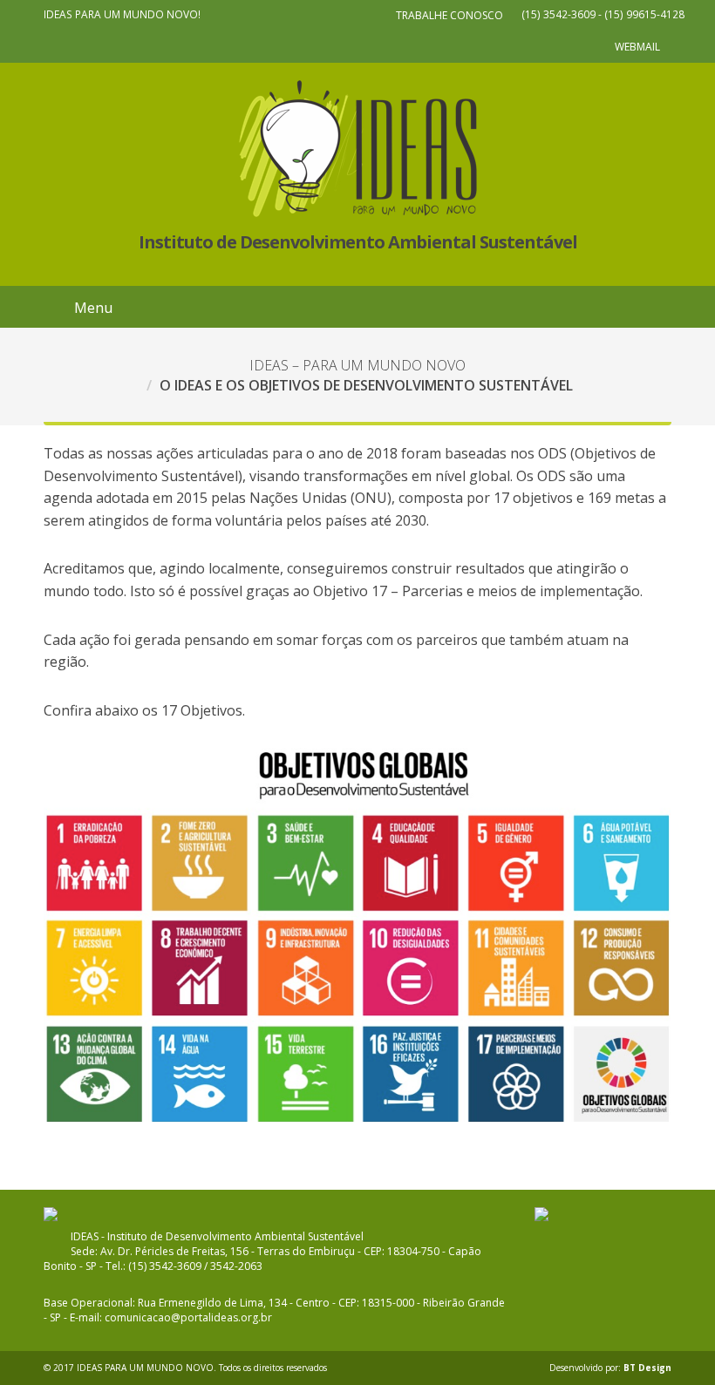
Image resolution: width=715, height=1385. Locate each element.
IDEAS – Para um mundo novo (357, 365)
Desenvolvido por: (610, 1367)
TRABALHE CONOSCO (449, 15)
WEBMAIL (637, 46)
